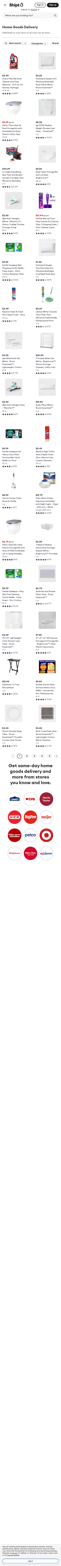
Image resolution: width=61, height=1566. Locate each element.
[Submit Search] (55, 15)
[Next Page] (56, 756)
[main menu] (5, 5)
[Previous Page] (13, 756)
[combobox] (27, 15)
